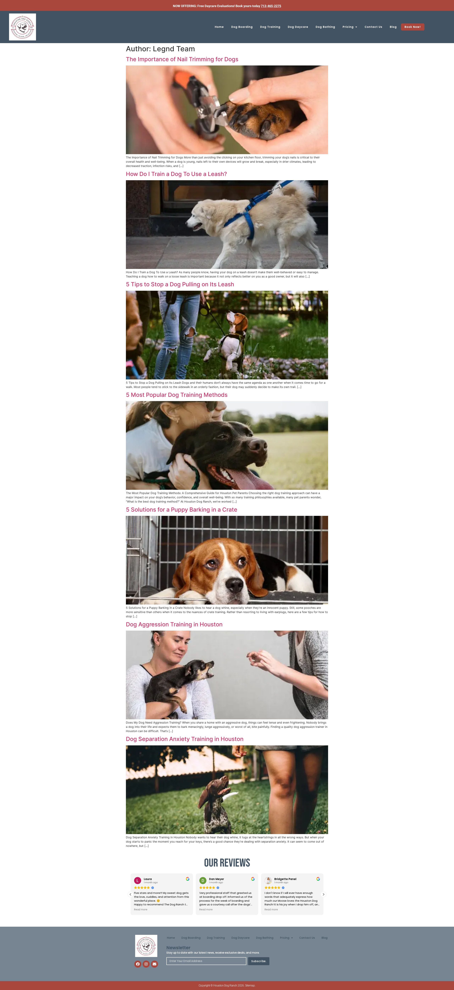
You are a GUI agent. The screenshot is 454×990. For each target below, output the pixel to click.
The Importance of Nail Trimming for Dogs (182, 59)
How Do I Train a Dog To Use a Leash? (176, 173)
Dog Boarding (242, 27)
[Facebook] (137, 964)
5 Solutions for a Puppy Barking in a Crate (181, 509)
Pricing (348, 27)
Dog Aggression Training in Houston (174, 624)
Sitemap (250, 985)
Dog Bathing (325, 27)
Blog (393, 27)
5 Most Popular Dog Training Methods (177, 394)
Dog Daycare (298, 27)
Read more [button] (140, 909)
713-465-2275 (271, 6)
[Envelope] (154, 964)
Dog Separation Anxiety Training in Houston (184, 738)
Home (219, 27)
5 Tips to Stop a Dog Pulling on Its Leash (180, 284)
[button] (323, 894)
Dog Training (270, 27)
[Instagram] (146, 964)
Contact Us (373, 27)
